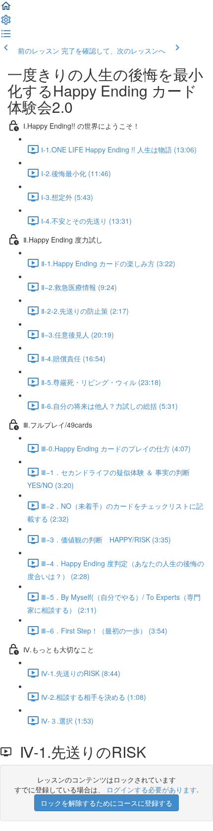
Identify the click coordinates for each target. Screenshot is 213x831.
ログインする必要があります (151, 789)
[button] (6, 9)
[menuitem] (6, 23)
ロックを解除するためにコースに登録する (106, 803)
